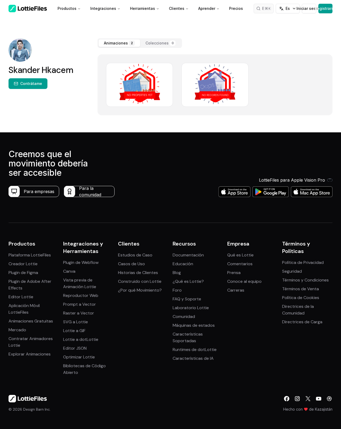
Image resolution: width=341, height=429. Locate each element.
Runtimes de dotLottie (195, 349)
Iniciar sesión (309, 8)
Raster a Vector (78, 313)
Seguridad (292, 271)
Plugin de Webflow (81, 262)
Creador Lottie (23, 264)
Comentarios (240, 264)
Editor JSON (75, 348)
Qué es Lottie (240, 255)
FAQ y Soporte (187, 299)
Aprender (206, 8)
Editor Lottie (21, 297)
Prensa (234, 272)
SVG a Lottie (75, 322)
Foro (177, 290)
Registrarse (325, 8)
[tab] (119, 43)
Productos (67, 8)
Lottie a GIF (74, 330)
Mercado (17, 330)
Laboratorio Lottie (191, 307)
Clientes (176, 8)
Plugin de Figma (23, 272)
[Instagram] (297, 398)
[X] (308, 398)
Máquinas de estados (194, 325)
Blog (177, 272)
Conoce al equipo (244, 281)
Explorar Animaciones (30, 354)
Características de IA (193, 358)
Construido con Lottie (139, 281)
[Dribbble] (329, 398)
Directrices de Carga (302, 322)
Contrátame (31, 83)
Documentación (188, 255)
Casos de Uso (131, 264)
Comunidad (184, 316)
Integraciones (103, 8)
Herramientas (142, 8)
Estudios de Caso (135, 255)
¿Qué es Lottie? (188, 281)
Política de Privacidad (303, 262)
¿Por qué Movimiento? (140, 290)
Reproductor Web (80, 295)
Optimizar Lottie (79, 357)
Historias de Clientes (138, 272)
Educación (183, 264)
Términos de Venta (300, 289)
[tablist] (140, 43)
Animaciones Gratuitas (31, 321)
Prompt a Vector (79, 304)
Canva (69, 271)
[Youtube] (318, 398)
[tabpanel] (215, 84)
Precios (236, 8)
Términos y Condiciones (305, 280)
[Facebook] (286, 398)
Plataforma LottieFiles (30, 255)
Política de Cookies (300, 297)
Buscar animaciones (268, 8)
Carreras (235, 290)
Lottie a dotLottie (80, 339)
